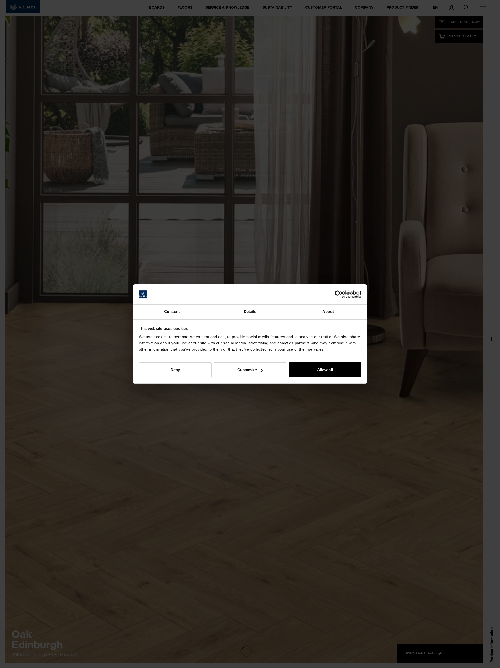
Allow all (325, 370)
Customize (247, 370)
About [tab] (328, 311)
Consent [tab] (172, 311)
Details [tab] (250, 311)
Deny (175, 370)
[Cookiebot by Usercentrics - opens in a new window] (338, 294)
